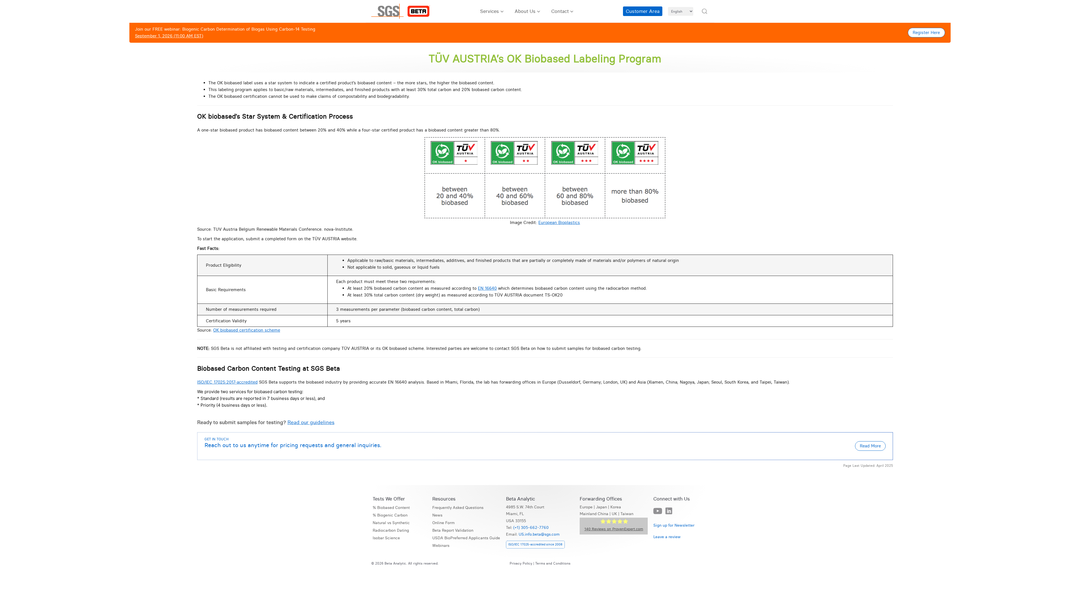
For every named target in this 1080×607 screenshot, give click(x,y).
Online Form (443, 522)
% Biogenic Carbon (390, 515)
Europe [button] (586, 507)
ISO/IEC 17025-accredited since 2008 (535, 544)
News (437, 515)
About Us (525, 11)
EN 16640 (487, 288)
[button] (704, 11)
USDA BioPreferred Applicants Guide (466, 538)
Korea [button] (615, 507)
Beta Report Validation (452, 530)
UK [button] (614, 513)
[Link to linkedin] (668, 511)
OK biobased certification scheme (246, 330)
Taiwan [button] (626, 513)
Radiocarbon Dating (391, 530)
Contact (560, 11)
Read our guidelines (310, 422)
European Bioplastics (559, 222)
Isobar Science (386, 538)
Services (489, 11)
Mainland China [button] (594, 513)
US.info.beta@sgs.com (539, 534)
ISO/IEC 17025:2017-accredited (227, 382)
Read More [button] (870, 446)
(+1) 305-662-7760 (531, 527)
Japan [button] (601, 507)
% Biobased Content (391, 507)
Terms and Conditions (552, 563)
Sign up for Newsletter (673, 525)
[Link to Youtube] (657, 511)
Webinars (440, 545)
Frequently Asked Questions (457, 507)
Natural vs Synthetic (391, 522)
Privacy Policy (521, 563)
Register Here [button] (926, 32)
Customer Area (643, 11)
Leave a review (667, 536)
